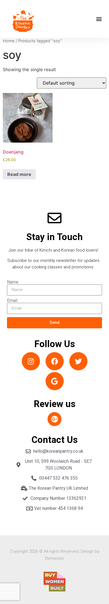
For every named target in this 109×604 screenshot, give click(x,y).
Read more (19, 174)
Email (12, 300)
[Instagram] (31, 361)
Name (12, 282)
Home (9, 40)
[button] (98, 19)
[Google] (55, 381)
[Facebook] (55, 361)
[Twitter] (78, 361)
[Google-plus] (54, 419)
